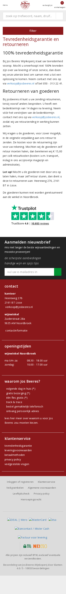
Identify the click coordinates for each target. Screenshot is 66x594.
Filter (33, 31)
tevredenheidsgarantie (18, 445)
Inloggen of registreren (20, 481)
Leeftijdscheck (21, 493)
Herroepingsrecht (31, 499)
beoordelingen (37, 568)
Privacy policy (42, 493)
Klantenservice (46, 481)
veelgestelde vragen (17, 464)
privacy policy (13, 459)
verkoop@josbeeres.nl (20, 83)
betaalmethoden (15, 455)
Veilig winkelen (15, 487)
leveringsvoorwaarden (18, 450)
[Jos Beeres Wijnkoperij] (25, 5)
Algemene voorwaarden (42, 487)
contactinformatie (16, 330)
